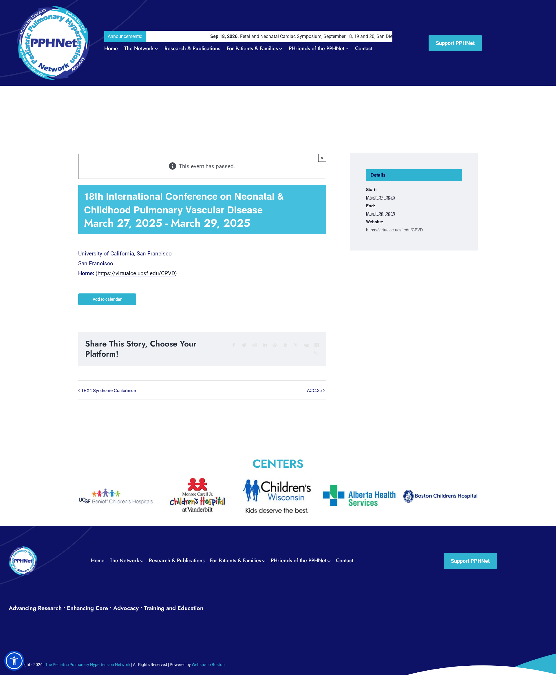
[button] (14, 660)
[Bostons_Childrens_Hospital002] (359, 481)
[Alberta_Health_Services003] (278, 481)
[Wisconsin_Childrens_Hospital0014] (197, 481)
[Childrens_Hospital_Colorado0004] (440, 481)
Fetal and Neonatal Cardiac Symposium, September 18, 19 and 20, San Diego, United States (293, 36)
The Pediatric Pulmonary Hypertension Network (87, 664)
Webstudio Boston (208, 664)
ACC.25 (314, 390)
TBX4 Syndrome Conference (108, 390)
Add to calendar (107, 299)
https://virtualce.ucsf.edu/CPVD (136, 273)
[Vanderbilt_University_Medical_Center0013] (115, 481)
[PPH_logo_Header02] (53, 8)
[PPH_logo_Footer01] (23, 549)
